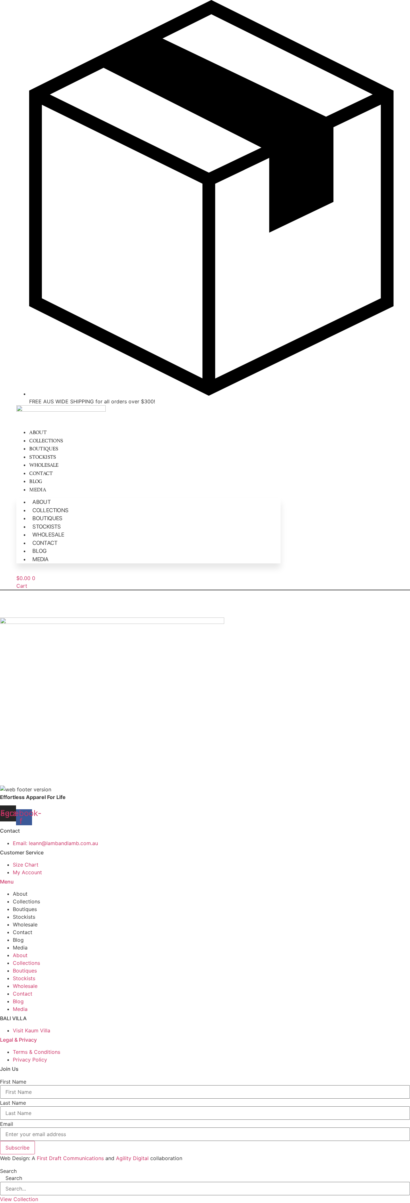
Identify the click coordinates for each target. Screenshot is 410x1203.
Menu (7, 881)
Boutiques (43, 448)
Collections (46, 440)
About (37, 432)
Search (8, 1171)
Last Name (13, 1102)
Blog (35, 481)
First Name (13, 1081)
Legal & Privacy (18, 1040)
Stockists (42, 456)
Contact (41, 473)
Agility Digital (132, 1158)
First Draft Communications (70, 1158)
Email (6, 1123)
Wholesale (44, 464)
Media (37, 489)
